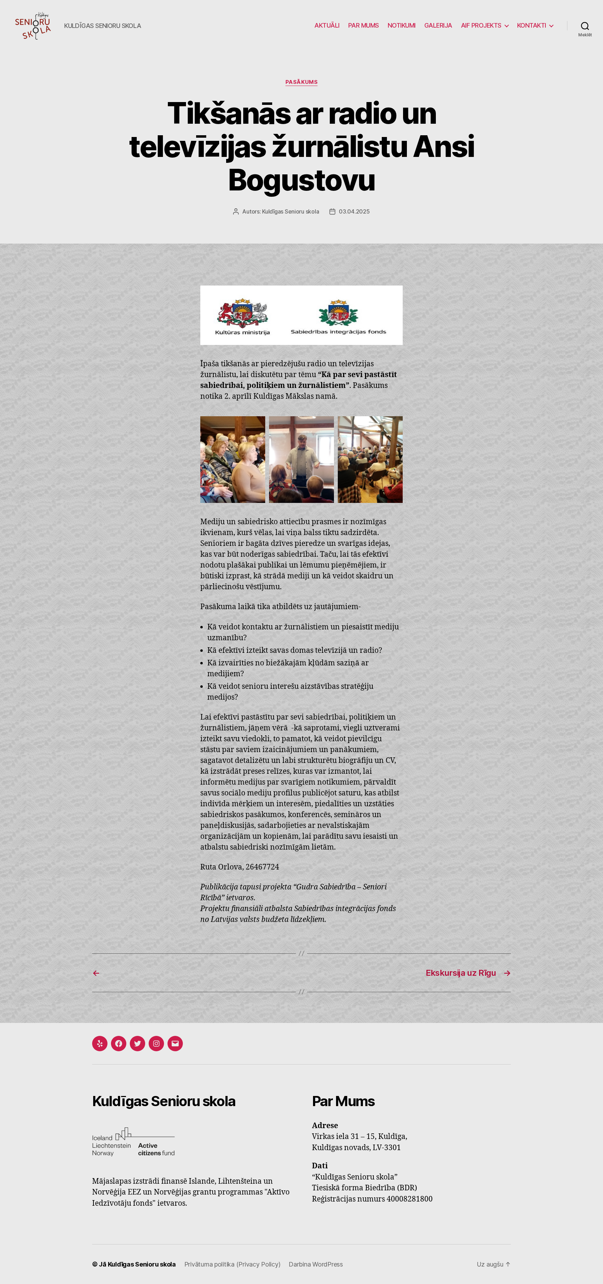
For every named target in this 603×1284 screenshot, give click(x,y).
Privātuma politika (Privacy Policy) (232, 1264)
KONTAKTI (531, 25)
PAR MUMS (363, 25)
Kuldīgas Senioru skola (290, 211)
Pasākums (301, 82)
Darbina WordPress (316, 1264)
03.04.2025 (354, 211)
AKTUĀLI (327, 25)
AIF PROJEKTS (481, 25)
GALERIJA (438, 25)
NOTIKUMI (402, 25)
